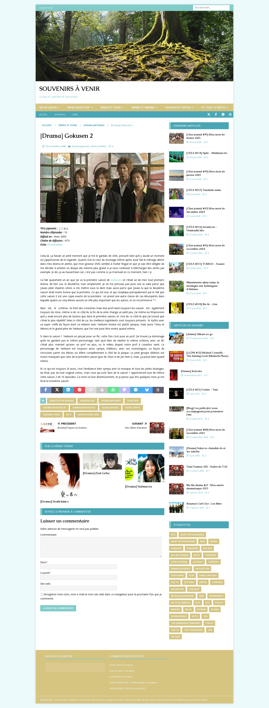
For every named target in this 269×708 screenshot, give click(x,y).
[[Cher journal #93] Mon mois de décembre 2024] (176, 212)
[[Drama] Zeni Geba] (102, 461)
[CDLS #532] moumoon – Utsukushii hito (201, 228)
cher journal (179, 561)
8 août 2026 (194, 194)
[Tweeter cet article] (57, 390)
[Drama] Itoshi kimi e (54, 501)
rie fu (188, 609)
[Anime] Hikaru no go (199, 334)
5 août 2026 (194, 216)
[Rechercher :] (211, 7)
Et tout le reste (213, 107)
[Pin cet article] (79, 390)
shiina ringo (179, 616)
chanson (210, 555)
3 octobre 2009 (196, 470)
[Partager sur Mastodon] (124, 390)
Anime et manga (142, 107)
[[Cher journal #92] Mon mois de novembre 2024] (176, 249)
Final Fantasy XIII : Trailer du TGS (206, 466)
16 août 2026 (195, 179)
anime (213, 541)
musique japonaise (182, 595)
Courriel (44, 573)
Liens (74, 114)
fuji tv (175, 582)
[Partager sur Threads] (158, 390)
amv (202, 541)
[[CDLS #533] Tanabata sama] (176, 193)
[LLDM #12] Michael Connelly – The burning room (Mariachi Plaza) (207, 354)
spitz (195, 616)
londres (217, 582)
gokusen (132, 400)
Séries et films (110, 107)
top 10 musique (193, 630)
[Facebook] (216, 114)
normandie (216, 595)
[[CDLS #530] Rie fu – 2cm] (176, 307)
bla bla (207, 548)
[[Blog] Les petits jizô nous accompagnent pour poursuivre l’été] (176, 409)
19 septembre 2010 (198, 338)
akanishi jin (87, 400)
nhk (201, 595)
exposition (202, 568)
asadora (176, 548)
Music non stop (78, 107)
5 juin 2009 (194, 455)
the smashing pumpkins (185, 623)
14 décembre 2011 (193, 375)
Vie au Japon (48, 107)
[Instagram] (230, 114)
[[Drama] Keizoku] (173, 374)
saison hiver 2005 (88, 414)
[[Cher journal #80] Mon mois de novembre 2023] (176, 433)
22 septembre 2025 (198, 437)
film (191, 575)
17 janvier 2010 (196, 507)
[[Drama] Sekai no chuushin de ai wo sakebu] (176, 452)
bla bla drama (179, 555)
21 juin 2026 (195, 308)
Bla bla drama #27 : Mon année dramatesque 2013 (205, 486)
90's (173, 534)
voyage (175, 636)
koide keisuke (110, 407)
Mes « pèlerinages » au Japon (141, 682)
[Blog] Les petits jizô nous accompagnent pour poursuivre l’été (204, 411)
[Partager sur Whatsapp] (113, 390)
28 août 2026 (195, 142)
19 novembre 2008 (55, 146)
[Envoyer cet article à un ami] (90, 390)
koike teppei (132, 407)
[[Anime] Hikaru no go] (176, 337)
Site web (45, 583)
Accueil (43, 114)
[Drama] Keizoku (191, 371)
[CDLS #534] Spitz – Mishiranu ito (206, 153)
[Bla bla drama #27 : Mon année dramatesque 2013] (176, 488)
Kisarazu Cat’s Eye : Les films (204, 503)
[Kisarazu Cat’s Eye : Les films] (176, 507)
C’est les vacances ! (135, 688)
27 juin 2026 (195, 293)
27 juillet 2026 (196, 234)
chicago (198, 561)
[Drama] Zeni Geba (96, 473)
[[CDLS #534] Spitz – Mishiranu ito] (176, 156)
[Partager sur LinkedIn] (68, 390)
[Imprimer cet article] (102, 390)
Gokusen (116, 280)
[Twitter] (209, 114)
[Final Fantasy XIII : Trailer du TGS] (176, 470)
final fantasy (208, 575)
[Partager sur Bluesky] (146, 390)
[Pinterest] (223, 114)
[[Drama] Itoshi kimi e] (60, 475)
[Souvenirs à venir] (134, 79)
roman (201, 609)
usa (210, 630)
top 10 (175, 630)
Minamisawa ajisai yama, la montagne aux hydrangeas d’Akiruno (202, 286)
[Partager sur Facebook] (45, 390)
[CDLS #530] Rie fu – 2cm (201, 304)
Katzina (113, 670)
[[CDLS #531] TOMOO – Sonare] (176, 267)
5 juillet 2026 (195, 268)
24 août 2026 (195, 157)
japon (203, 582)
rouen (215, 609)
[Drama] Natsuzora (138, 486)
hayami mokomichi (54, 407)
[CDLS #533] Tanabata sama (203, 190)
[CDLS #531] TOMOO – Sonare (205, 264)
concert (213, 561)
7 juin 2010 (194, 393)
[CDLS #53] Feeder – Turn (202, 389)
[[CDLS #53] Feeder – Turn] (176, 393)
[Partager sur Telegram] (135, 390)
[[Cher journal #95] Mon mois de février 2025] (176, 138)
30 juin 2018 (195, 360)
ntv (68, 414)
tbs (205, 616)
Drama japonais (80, 146)
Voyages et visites (178, 107)
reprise (175, 609)
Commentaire (48, 534)
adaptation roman (183, 541)
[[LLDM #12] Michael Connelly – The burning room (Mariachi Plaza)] (176, 356)
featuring (177, 575)
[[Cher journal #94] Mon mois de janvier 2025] (176, 175)
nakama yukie (51, 414)
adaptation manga (62, 400)
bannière (192, 548)
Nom (43, 562)
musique (194, 589)
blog (197, 555)
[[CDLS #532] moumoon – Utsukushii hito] (176, 230)
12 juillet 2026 (196, 253)
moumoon (177, 589)
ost (207, 602)
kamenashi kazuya (84, 407)
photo (219, 602)
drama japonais (111, 400)
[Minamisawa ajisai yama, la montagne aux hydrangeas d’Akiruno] (176, 286)
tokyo (209, 623)
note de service (180, 602)
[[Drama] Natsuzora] (144, 468)
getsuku (189, 582)
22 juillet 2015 (196, 418)
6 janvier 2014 (196, 492)
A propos (60, 114)
